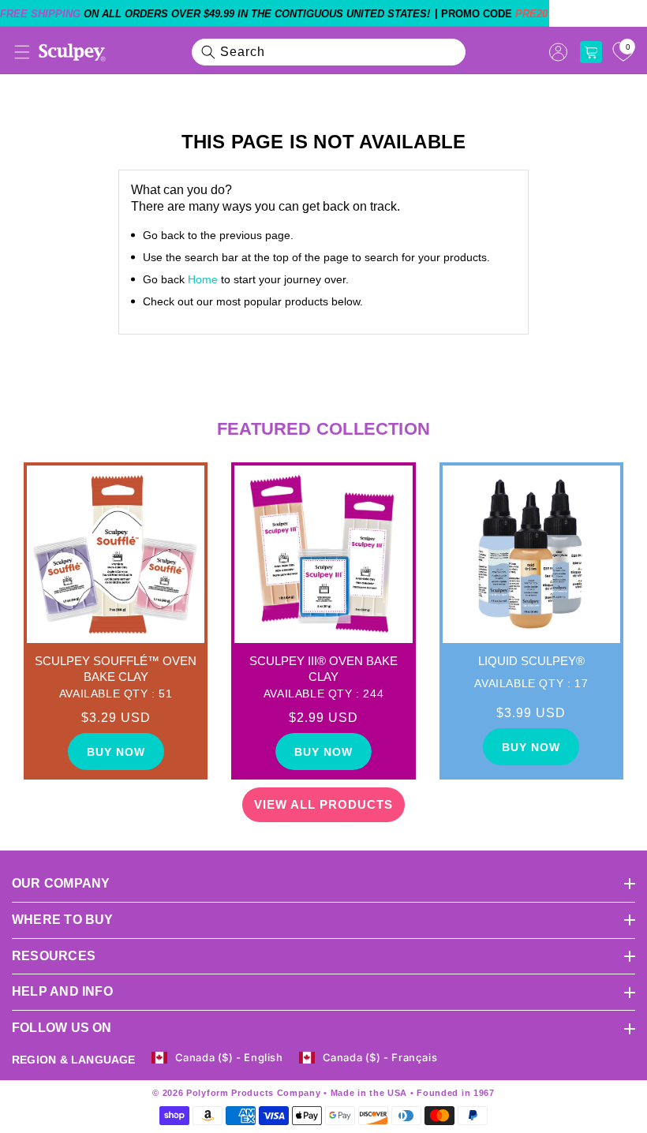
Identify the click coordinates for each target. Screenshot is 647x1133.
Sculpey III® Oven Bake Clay (323, 668)
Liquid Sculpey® (531, 660)
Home (203, 279)
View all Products (323, 804)
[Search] (208, 52)
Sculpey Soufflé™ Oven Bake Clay (115, 668)
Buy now (116, 752)
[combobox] (329, 52)
